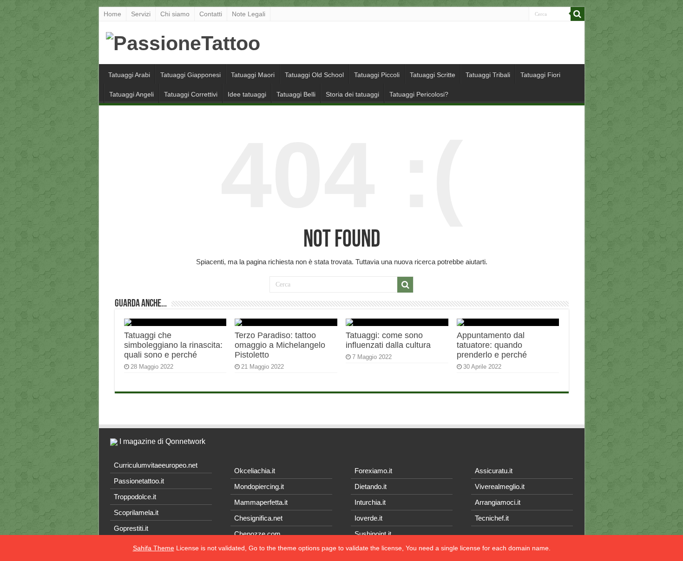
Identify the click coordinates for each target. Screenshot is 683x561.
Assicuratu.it (493, 471)
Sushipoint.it (373, 534)
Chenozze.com (257, 534)
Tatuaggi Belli (295, 94)
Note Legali (248, 14)
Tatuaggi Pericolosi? (418, 94)
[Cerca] (577, 14)
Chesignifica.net (258, 518)
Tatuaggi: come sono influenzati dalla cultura (388, 340)
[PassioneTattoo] (183, 42)
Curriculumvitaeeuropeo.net (155, 465)
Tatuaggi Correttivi (190, 94)
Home (112, 14)
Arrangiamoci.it (497, 502)
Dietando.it (371, 486)
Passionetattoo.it (139, 481)
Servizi (141, 14)
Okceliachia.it (254, 471)
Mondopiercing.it (259, 486)
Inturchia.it (370, 502)
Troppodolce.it (135, 497)
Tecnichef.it (492, 518)
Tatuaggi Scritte (432, 74)
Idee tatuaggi (247, 94)
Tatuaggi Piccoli (377, 74)
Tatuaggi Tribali (488, 74)
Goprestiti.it (131, 528)
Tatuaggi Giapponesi (190, 74)
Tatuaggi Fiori (540, 74)
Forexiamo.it (373, 471)
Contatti (210, 14)
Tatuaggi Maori (253, 74)
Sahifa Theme (153, 548)
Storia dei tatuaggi (352, 94)
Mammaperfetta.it (261, 502)
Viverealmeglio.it (500, 486)
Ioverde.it (368, 518)
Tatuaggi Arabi (129, 74)
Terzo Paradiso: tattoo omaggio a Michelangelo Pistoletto (280, 345)
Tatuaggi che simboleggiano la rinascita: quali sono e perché (173, 345)
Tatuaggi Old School (314, 74)
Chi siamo (175, 14)
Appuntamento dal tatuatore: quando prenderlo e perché (492, 345)
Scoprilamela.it (136, 512)
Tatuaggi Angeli (131, 94)
